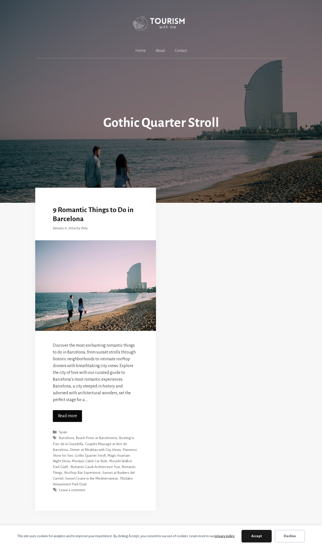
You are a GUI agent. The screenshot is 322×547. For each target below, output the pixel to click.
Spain (63, 432)
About (160, 51)
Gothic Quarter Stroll (90, 455)
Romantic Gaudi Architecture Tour (95, 467)
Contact (181, 51)
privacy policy (225, 536)
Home (140, 51)
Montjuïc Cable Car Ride (89, 461)
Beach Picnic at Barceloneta (96, 438)
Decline (290, 536)
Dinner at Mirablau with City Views (95, 450)
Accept (256, 536)
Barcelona (66, 438)
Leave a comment (72, 490)
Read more (67, 416)
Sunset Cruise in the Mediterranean (91, 478)
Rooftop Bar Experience (82, 473)
